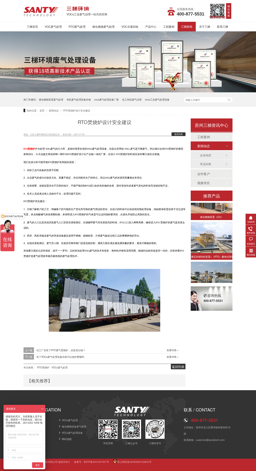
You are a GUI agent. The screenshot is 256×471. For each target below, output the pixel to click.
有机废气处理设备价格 (79, 99)
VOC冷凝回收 (129, 27)
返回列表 (178, 134)
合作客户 (203, 173)
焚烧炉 (31, 149)
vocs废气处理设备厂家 (106, 99)
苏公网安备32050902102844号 (134, 462)
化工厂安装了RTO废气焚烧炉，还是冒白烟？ (60, 350)
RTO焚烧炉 (43, 367)
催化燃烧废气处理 (103, 27)
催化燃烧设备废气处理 (74, 426)
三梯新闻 (186, 27)
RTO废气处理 (77, 27)
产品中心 (150, 27)
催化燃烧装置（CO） (211, 213)
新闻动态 (54, 110)
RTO (26, 149)
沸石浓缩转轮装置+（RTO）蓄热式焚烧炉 (211, 253)
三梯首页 (32, 27)
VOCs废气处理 (60, 367)
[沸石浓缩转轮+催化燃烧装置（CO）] (211, 273)
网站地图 (67, 439)
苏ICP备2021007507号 (96, 462)
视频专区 (203, 182)
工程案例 (168, 27)
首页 (42, 110)
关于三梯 (204, 27)
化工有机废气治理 (132, 99)
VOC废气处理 (53, 27)
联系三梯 (222, 27)
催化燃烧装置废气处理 (51, 99)
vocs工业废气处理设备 (157, 99)
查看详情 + (173, 350)
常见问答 (205, 164)
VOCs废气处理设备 (72, 432)
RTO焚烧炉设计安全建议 (76, 110)
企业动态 (205, 155)
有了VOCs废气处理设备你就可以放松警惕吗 (60, 356)
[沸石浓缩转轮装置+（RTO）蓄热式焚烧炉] (211, 234)
